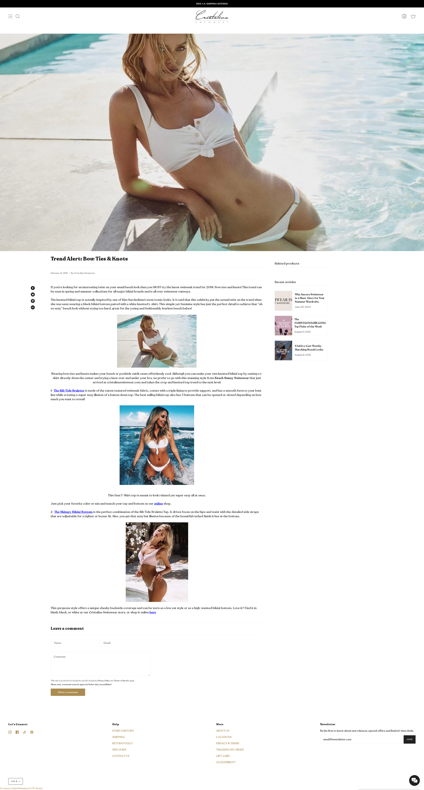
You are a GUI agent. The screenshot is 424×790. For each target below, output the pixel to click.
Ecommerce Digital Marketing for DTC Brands (21, 788)
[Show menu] (10, 16)
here (153, 612)
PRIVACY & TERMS (227, 743)
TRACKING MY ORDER (230, 750)
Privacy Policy (103, 680)
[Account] (404, 16)
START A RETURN (123, 731)
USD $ (14, 781)
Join (410, 739)
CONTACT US (121, 756)
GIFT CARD (223, 756)
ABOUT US (222, 731)
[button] (414, 780)
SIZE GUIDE (119, 750)
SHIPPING (118, 737)
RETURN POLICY (122, 743)
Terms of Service (121, 680)
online (158, 504)
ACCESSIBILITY (226, 762)
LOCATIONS (224, 737)
